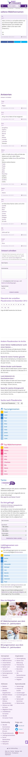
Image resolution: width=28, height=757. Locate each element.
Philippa (4, 217)
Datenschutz (8, 753)
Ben (5, 421)
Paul (5, 418)
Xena (14, 158)
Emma (6, 450)
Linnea (4, 213)
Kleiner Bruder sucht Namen (11, 366)
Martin (6, 573)
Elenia (3, 207)
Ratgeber (19, 679)
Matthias (7, 555)
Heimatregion (4, 533)
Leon (5, 415)
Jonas (6, 432)
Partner (12, 751)
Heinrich (7, 579)
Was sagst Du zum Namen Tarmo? (10, 497)
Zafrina (4, 232)
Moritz (6, 576)
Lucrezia (4, 139)
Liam (5, 438)
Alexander (7, 564)
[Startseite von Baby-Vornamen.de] (14, 3)
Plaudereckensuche (8, 733)
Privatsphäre (15, 753)
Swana (4, 193)
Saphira (4, 129)
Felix (5, 430)
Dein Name (4, 263)
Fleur (3, 209)
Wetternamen (20, 703)
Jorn (5, 561)
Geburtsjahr (4, 529)
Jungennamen (6, 658)
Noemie (4, 215)
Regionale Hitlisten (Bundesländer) (6, 701)
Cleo (6, 174)
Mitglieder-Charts (7, 709)
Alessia (4, 133)
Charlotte (7, 462)
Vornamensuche (7, 671)
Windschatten (19, 552)
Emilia (6, 447)
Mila (5, 459)
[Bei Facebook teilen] (7, 42)
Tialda (3, 164)
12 (5, 307)
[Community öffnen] (26, 6)
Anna (6, 474)
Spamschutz (4, 286)
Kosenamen (20, 677)
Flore (3, 243)
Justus (6, 558)
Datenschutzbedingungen (8, 283)
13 (8, 307)
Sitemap (17, 751)
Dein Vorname (5, 520)
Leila (5, 221)
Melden (25, 37)
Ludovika (4, 141)
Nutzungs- (16, 281)
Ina (11, 20)
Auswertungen (21, 692)
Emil (5, 427)
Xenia (7, 116)
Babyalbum (5, 741)
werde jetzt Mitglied (18, 592)
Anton (6, 435)
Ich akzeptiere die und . (11, 282)
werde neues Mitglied (14, 257)
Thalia (3, 166)
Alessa (12, 154)
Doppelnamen (6, 665)
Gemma (4, 211)
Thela (3, 168)
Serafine (4, 180)
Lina (5, 456)
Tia (8, 232)
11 (2, 307)
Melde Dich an (5, 592)
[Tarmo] (8, 486)
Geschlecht (4, 524)
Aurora (4, 131)
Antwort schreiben (6, 97)
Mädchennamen (7, 660)
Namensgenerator (7, 673)
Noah (6, 412)
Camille (4, 206)
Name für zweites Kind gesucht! (12, 388)
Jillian (3, 172)
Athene (4, 137)
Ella (5, 465)
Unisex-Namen (6, 662)
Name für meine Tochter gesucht (13, 357)
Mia (5, 453)
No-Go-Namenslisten (7, 587)
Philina (23, 158)
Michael (6, 567)
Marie (6, 468)
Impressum (8, 754)
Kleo (3, 174)
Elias (5, 424)
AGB (21, 751)
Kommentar (4, 268)
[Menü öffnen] (2, 6)
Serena (4, 219)
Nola (3, 170)
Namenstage (20, 686)
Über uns (7, 751)
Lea (5, 471)
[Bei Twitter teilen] (20, 42)
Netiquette (5, 744)
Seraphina (5, 128)
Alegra (4, 105)
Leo (5, 570)
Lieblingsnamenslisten (17, 585)
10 (23, 304)
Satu (3, 135)
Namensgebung (21, 658)
